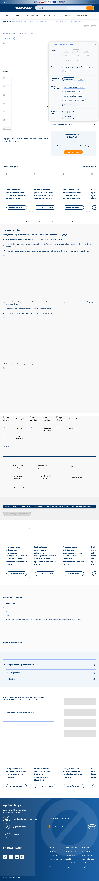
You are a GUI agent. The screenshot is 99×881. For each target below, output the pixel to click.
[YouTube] (5, 857)
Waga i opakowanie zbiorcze (61, 124)
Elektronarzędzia (87, 851)
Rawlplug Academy (50, 15)
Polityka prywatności (56, 859)
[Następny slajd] (92, 197)
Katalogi (52, 679)
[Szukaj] (90, 8)
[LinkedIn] (17, 857)
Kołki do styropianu (87, 863)
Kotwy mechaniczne (88, 859)
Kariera (52, 863)
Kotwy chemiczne (87, 855)
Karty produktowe (52, 673)
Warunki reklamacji (71, 847)
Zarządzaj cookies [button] (87, 867)
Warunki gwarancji (55, 867)
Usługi (18, 15)
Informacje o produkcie (12, 222)
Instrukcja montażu (14, 597)
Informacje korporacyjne (53, 853)
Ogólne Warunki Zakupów (70, 865)
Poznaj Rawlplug (81, 15)
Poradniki (67, 15)
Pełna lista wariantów (59, 222)
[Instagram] (22, 857)
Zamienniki (75, 222)
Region (5, 2)
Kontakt (52, 847)
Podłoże (29, 222)
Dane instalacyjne (13, 642)
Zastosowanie (41, 222)
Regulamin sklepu (70, 851)
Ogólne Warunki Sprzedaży (70, 857)
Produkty (6, 15)
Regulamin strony (87, 847)
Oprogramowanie (32, 15)
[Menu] (5, 8)
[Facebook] (11, 857)
